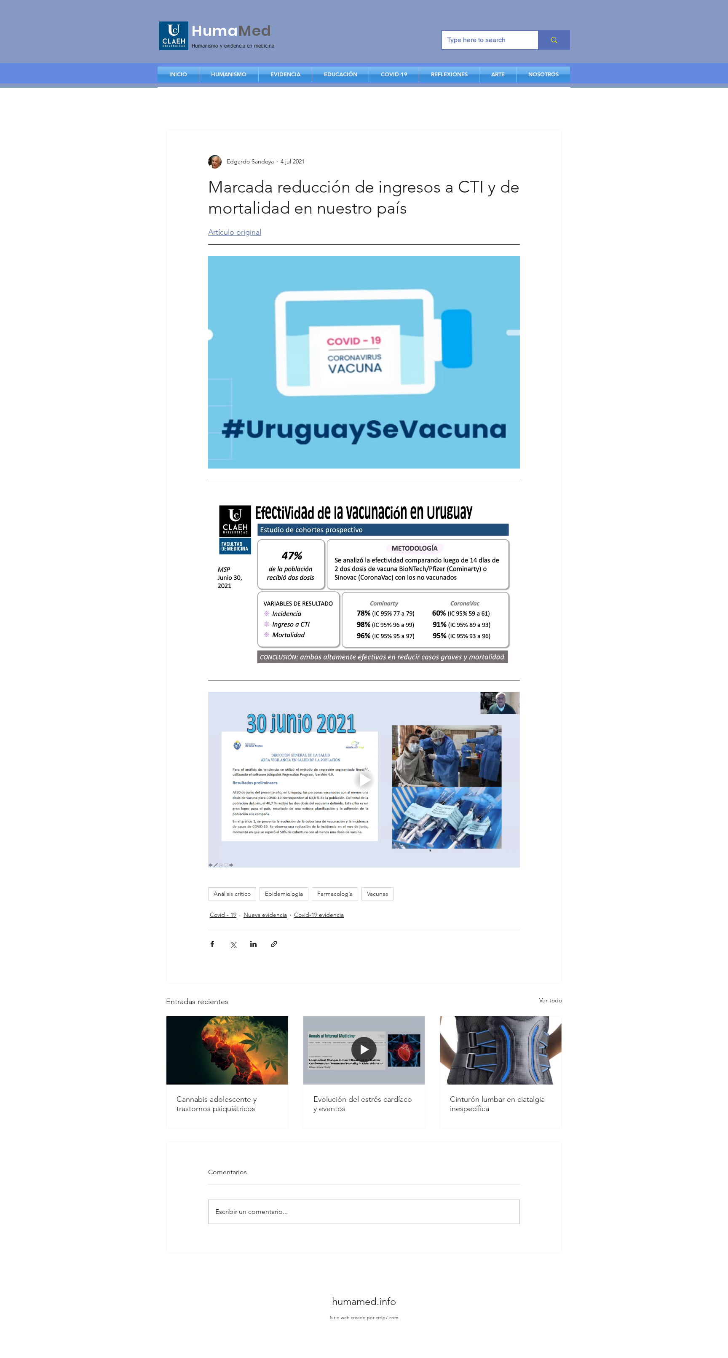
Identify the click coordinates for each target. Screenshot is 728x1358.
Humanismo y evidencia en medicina (233, 46)
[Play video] (364, 779)
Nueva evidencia (265, 915)
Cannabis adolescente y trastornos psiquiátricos (217, 1104)
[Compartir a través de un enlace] (274, 944)
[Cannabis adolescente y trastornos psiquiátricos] (227, 1050)
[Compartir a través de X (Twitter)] (233, 944)
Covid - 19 (223, 915)
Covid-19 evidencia (319, 915)
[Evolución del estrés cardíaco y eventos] (364, 1050)
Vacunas (377, 893)
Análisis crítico (232, 893)
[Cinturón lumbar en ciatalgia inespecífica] (501, 1050)
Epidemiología (284, 893)
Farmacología (335, 893)
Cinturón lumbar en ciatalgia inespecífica (497, 1104)
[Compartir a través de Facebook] (212, 944)
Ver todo (550, 1000)
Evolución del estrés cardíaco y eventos (362, 1104)
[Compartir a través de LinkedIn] (253, 944)
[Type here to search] (554, 40)
